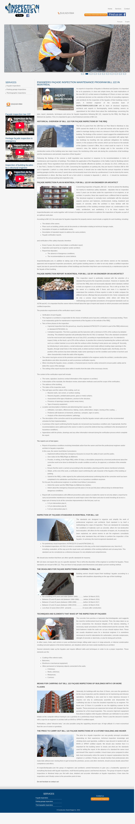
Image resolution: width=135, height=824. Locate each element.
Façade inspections (13, 86)
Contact (127, 9)
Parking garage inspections (16, 89)
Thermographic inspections (16, 93)
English (127, 21)
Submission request (100, 799)
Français (119, 21)
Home (110, 9)
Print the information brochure (95, 15)
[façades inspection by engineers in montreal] (22, 7)
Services (118, 9)
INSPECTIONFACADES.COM (87, 106)
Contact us (100, 796)
